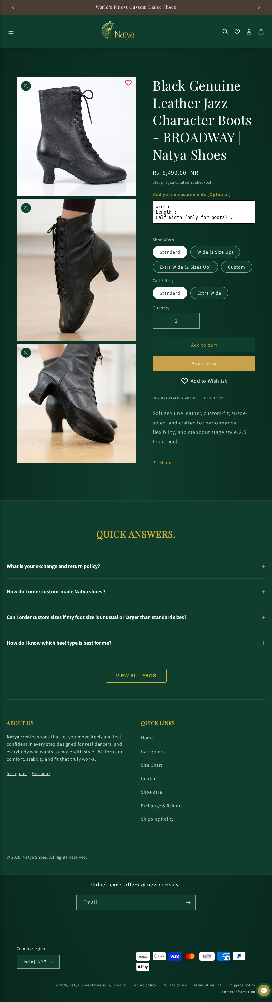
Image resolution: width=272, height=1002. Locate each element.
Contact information (237, 991)
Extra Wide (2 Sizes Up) (185, 267)
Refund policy (144, 985)
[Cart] (261, 32)
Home (147, 738)
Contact (149, 778)
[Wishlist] (237, 32)
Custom (236, 267)
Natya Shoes (35, 857)
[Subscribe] (188, 902)
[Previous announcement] (13, 7)
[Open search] (225, 32)
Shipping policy (242, 985)
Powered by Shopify (109, 985)
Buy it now (204, 363)
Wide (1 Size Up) (215, 252)
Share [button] (165, 462)
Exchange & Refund (161, 806)
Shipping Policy (157, 819)
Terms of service (208, 985)
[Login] (249, 32)
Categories (152, 751)
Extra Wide (209, 293)
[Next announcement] (259, 7)
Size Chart (152, 765)
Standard (170, 252)
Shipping (161, 182)
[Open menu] (11, 32)
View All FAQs (136, 675)
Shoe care (151, 792)
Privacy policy (175, 985)
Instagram (17, 773)
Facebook (41, 773)
